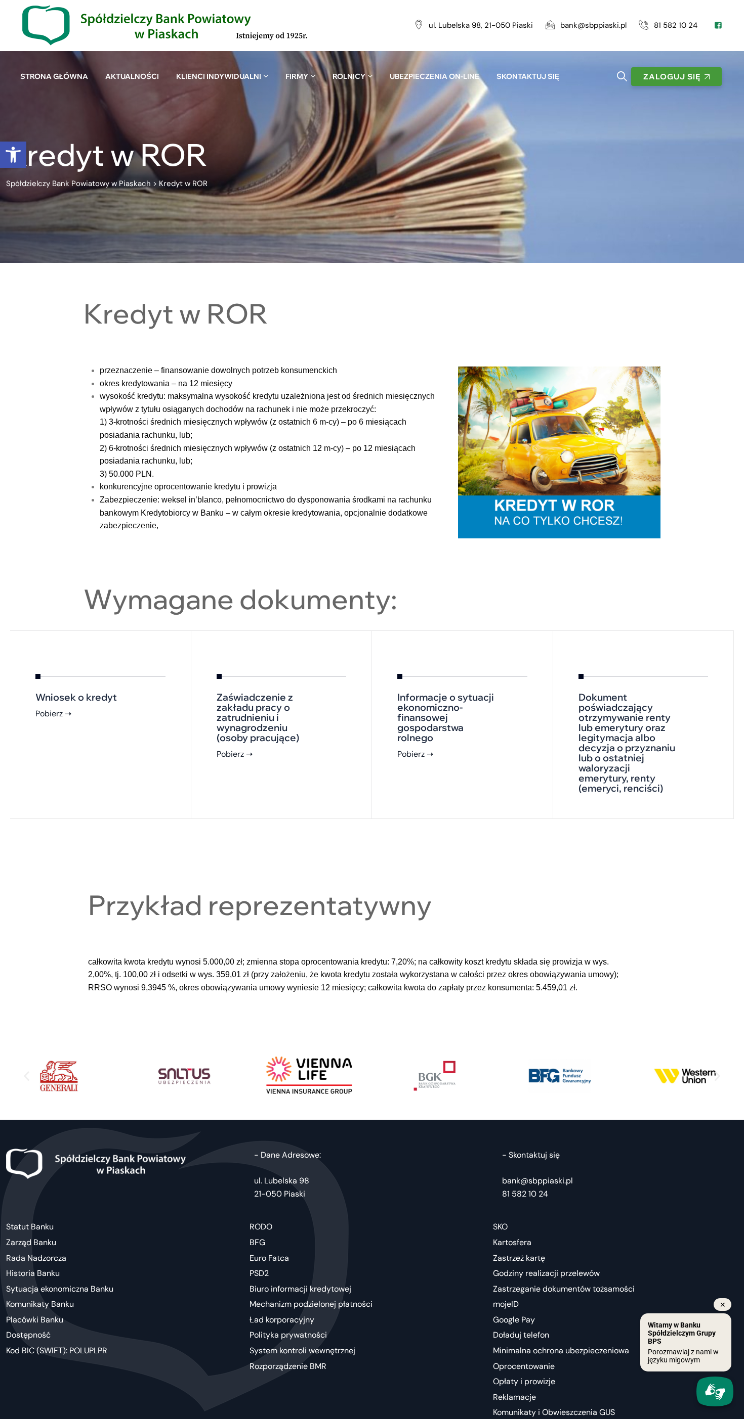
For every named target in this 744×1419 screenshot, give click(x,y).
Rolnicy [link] (349, 76)
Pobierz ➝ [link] (53, 713)
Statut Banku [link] (30, 1226)
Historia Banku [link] (33, 1273)
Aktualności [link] (132, 76)
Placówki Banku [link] (34, 1319)
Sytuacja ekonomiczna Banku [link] (59, 1289)
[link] (13, 155)
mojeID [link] (506, 1304)
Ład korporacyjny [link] (282, 1319)
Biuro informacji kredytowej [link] (300, 1289)
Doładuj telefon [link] (521, 1335)
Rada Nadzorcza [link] (36, 1258)
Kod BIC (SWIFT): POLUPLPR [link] (56, 1350)
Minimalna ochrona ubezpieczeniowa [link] (561, 1350)
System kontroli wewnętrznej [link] (302, 1350)
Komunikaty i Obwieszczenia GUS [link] (554, 1412)
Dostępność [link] (28, 1335)
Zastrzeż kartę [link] (519, 1258)
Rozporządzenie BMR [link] (288, 1366)
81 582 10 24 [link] (525, 1193)
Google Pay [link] (514, 1319)
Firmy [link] (296, 76)
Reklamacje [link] (514, 1397)
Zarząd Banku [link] (31, 1242)
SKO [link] (500, 1226)
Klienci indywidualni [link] (218, 76)
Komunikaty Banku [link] (40, 1304)
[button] (26, 1076)
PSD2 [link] (259, 1273)
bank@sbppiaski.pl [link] (537, 1180)
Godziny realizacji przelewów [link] (546, 1273)
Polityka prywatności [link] (288, 1335)
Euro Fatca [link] (269, 1258)
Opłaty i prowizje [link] (524, 1381)
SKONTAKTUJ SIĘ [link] (528, 76)
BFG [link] (257, 1242)
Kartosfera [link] (512, 1242)
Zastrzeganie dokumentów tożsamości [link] (564, 1289)
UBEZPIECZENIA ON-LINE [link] (434, 76)
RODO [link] (261, 1226)
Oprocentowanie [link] (524, 1366)
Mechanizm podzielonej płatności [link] (311, 1304)
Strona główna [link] (54, 76)
